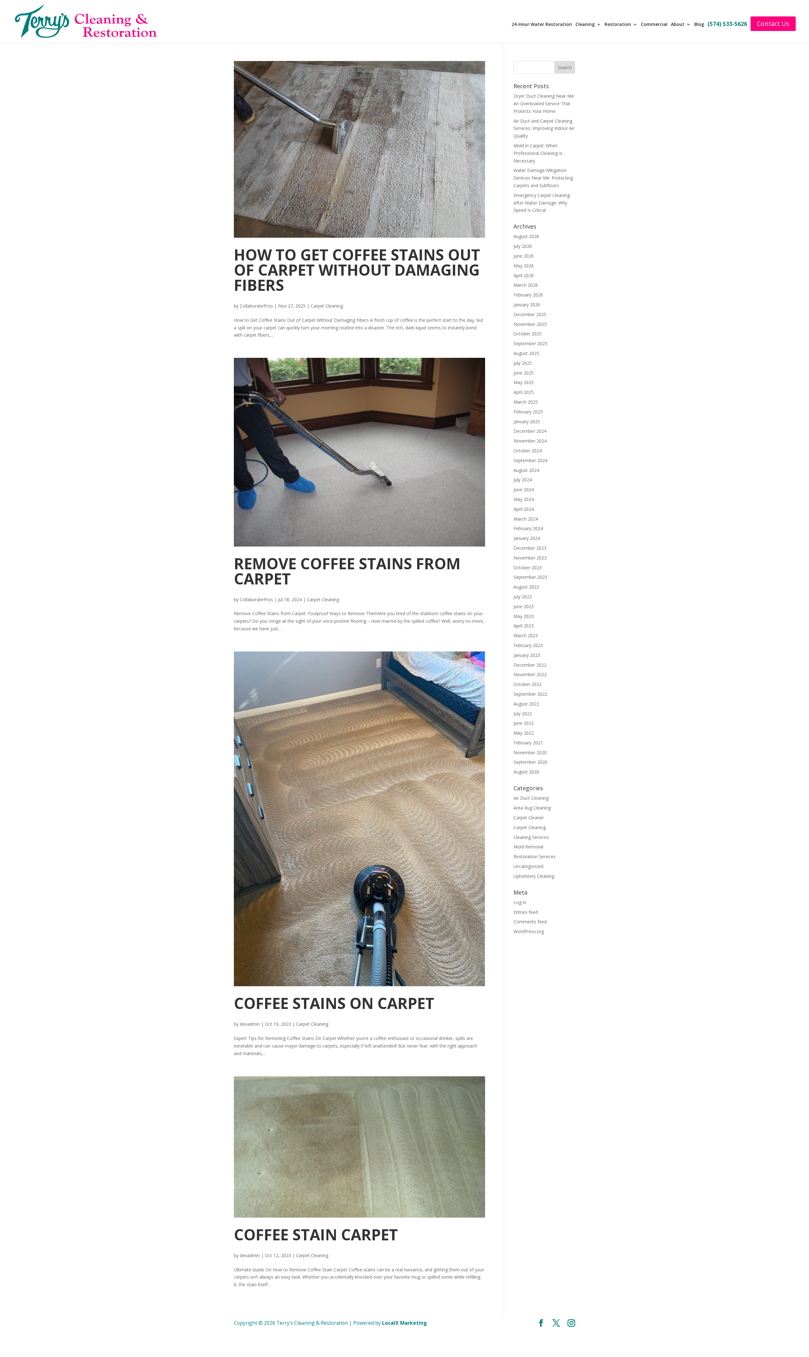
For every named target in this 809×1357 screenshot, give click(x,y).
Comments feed (530, 922)
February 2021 (528, 743)
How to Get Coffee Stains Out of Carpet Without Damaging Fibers (357, 269)
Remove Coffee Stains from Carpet (347, 571)
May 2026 (524, 266)
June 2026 (524, 256)
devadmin (250, 1024)
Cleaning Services (531, 837)
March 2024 (526, 519)
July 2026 (523, 246)
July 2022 (523, 714)
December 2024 (530, 431)
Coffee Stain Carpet (316, 1234)
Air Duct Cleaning (531, 798)
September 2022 (530, 694)
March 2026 (526, 285)
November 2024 (530, 441)
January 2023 (527, 655)
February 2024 (528, 528)
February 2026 (528, 295)
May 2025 (524, 382)
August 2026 (526, 236)
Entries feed (526, 912)
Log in (520, 902)
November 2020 (530, 752)
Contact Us (775, 23)
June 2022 (524, 723)
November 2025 (530, 324)
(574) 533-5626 (729, 24)
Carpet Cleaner (529, 818)
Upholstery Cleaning (534, 876)
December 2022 (530, 665)
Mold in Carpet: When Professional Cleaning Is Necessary (538, 153)
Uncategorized (528, 866)
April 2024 (524, 509)
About (680, 24)
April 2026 (524, 275)
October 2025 (528, 334)
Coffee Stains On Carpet (334, 1003)
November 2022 (530, 674)
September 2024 (530, 460)
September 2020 (530, 762)
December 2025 (530, 314)
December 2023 (530, 548)
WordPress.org (529, 931)
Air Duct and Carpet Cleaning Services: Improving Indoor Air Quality (544, 128)
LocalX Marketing (404, 1322)
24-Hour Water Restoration (546, 24)
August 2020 (526, 772)
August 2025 (526, 353)
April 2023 (524, 626)
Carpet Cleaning (327, 306)
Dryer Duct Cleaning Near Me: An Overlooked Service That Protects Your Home (544, 103)
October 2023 (528, 568)
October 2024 (528, 451)
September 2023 (530, 577)
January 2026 (527, 305)
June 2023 (524, 606)
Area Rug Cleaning (532, 808)
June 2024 (524, 489)
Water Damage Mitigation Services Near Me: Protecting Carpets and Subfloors (543, 177)
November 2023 (530, 558)
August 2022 (526, 704)
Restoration (621, 24)
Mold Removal (528, 847)
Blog (702, 24)
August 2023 (526, 587)
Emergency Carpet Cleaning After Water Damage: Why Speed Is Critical (542, 202)
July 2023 (523, 597)
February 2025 (528, 412)
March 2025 (526, 402)
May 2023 (524, 616)
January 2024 (527, 538)
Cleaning (589, 24)
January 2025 (527, 422)
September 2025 (530, 343)
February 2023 (528, 645)
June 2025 (524, 373)
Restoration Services (535, 856)
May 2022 (524, 733)
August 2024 (526, 470)
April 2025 (524, 392)
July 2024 (523, 480)
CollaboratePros (256, 306)
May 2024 (524, 499)
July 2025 (523, 363)
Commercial (657, 24)
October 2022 (528, 684)
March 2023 (526, 636)
